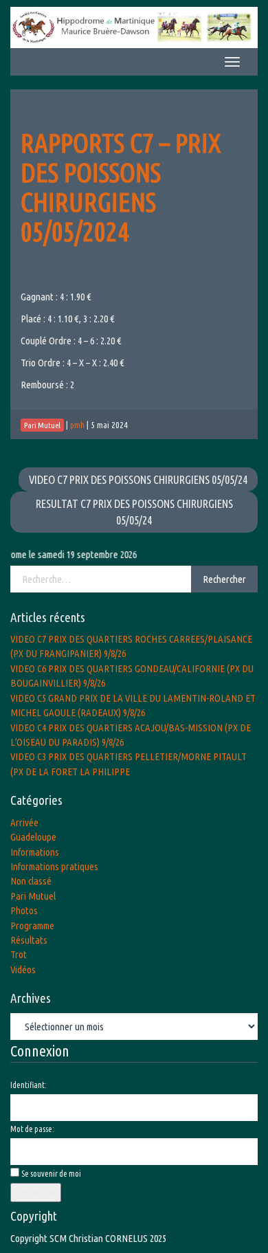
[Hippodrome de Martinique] (134, 26)
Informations (34, 852)
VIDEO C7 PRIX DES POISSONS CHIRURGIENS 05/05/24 (138, 479)
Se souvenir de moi (51, 1173)
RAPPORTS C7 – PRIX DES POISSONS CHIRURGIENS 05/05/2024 (121, 187)
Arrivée (24, 822)
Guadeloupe (33, 837)
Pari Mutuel (33, 896)
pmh (77, 425)
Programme (32, 925)
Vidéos (23, 969)
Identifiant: (28, 1084)
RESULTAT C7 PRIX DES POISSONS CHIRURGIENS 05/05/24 (134, 511)
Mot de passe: (32, 1128)
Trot (18, 954)
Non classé (31, 881)
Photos (24, 910)
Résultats (28, 940)
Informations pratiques (54, 866)
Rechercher (224, 579)
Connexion (36, 1192)
